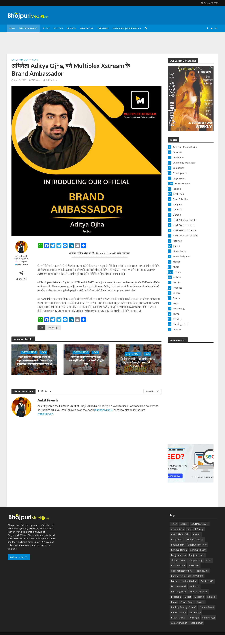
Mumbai (211, 596)
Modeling (199, 596)
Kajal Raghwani (178, 591)
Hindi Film (194, 586)
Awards (197, 534)
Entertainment (28, 28)
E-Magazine (86, 28)
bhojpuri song (195, 560)
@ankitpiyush (45, 413)
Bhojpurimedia (178, 555)
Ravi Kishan (195, 612)
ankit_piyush (22, 264)
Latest (46, 28)
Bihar (208, 560)
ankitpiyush (22, 261)
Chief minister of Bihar (182, 570)
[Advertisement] (191, 391)
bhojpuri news (178, 560)
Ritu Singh (194, 617)
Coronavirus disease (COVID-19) (187, 575)
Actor (173, 523)
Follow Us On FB (18, 557)
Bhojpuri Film (177, 544)
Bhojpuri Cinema (195, 539)
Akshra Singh (177, 529)
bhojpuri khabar (198, 549)
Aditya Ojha (53, 327)
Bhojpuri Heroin (179, 549)
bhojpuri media (196, 555)
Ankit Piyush (21, 256)
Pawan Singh (187, 602)
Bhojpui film (177, 539)
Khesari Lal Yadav (198, 591)
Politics (58, 28)
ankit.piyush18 (22, 258)
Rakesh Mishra (178, 612)
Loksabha (176, 596)
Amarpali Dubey (195, 529)
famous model (178, 586)
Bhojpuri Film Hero (197, 544)
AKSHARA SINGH (199, 523)
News (12, 28)
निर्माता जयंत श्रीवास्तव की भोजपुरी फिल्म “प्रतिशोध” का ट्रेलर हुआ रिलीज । (138, 360)
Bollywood (193, 565)
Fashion (71, 28)
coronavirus (203, 570)
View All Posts (152, 391)
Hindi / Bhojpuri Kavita (125, 28)
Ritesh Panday (178, 617)
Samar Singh (208, 617)
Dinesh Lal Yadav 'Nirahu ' (184, 581)
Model (187, 596)
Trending (103, 28)
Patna (174, 602)
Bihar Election (178, 565)
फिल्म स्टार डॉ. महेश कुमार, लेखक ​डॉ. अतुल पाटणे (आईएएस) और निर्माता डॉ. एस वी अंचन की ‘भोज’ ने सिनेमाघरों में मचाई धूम (34, 360)
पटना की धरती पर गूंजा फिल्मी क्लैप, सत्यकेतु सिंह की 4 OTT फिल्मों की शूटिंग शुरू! (86, 360)
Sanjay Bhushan (179, 622)
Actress (184, 523)
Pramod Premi (206, 607)
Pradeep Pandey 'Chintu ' (183, 607)
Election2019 (207, 581)
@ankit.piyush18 (103, 410)
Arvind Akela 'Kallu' (180, 534)
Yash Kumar (197, 622)
